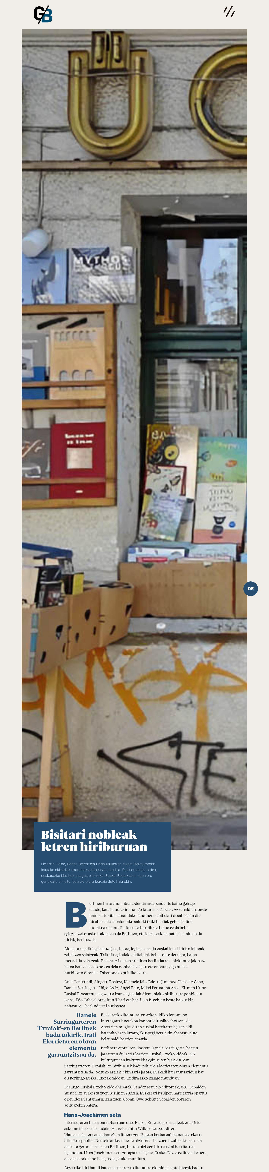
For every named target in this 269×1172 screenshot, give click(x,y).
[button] (229, 11)
